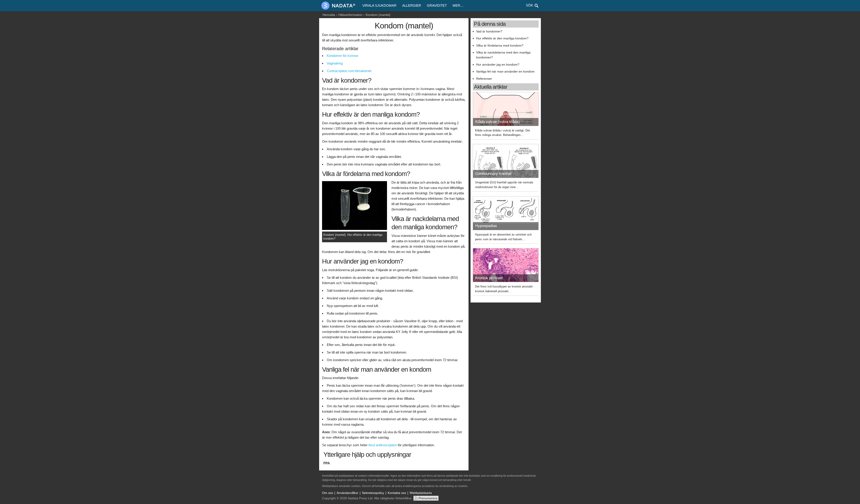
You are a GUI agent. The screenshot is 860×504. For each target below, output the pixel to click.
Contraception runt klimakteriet (349, 71)
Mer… (458, 5)
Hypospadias (486, 226)
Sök (529, 5)
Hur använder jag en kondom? (497, 64)
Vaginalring (335, 63)
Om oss (327, 493)
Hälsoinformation (350, 15)
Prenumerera (428, 498)
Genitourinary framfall (493, 174)
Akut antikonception (382, 445)
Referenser (484, 78)
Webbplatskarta (421, 493)
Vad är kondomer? (489, 31)
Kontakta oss (397, 493)
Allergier (411, 5)
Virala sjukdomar (379, 5)
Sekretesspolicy (373, 493)
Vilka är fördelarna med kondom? (499, 45)
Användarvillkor (347, 493)
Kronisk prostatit (489, 278)
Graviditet (437, 5)
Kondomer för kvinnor (342, 56)
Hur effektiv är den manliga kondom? (502, 38)
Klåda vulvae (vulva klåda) (497, 122)
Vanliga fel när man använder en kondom (505, 71)
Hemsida (328, 15)
